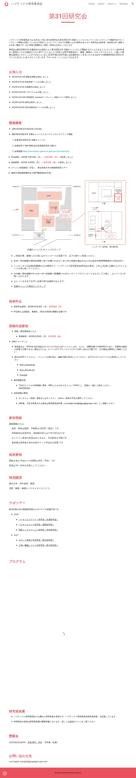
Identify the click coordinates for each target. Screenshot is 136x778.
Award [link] (101, 3)
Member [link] (124, 3)
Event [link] (110, 3)
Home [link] (92, 3)
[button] (133, 4)
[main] (67, 17)
